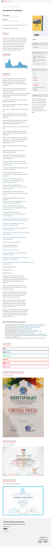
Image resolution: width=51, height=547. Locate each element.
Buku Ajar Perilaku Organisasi (16, 328)
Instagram (7, 366)
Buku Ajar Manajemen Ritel (27, 331)
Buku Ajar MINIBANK (20, 332)
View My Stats (6, 531)
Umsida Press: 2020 (41, 334)
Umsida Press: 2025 (15, 336)
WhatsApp (8, 355)
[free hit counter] (5, 528)
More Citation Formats (39, 63)
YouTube (7, 363)
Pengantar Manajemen (22, 330)
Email (6, 359)
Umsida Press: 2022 (42, 324)
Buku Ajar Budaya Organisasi (31, 324)
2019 (13, 6)
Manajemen (35, 90)
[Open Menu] (2, 1)
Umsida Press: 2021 (29, 332)
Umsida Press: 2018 (35, 327)
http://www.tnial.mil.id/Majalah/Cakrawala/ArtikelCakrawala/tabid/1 (16, 93)
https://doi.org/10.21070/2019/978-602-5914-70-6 (16, 25)
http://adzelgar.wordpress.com (13, 126)
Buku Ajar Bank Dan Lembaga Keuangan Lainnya (26, 334)
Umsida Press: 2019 (27, 328)
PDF (35, 39)
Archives (8, 6)
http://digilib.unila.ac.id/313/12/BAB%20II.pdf (12, 242)
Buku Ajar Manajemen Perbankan (23, 327)
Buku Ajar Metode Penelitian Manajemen (25, 326)
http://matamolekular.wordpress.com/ (10, 249)
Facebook (7, 352)
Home (4, 6)
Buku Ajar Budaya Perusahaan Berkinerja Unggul (26, 338)
